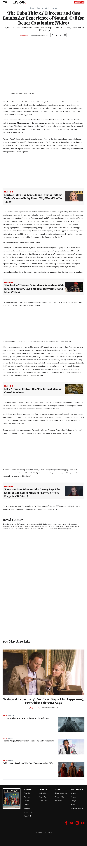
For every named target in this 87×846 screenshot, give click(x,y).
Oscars (73, 804)
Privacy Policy (60, 797)
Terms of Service (61, 793)
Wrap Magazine (77, 789)
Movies (54, 8)
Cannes (73, 793)
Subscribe (79, 2)
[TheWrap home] (17, 2)
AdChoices (58, 801)
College (73, 797)
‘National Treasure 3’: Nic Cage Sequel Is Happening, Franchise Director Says (43, 701)
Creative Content (43, 8)
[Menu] (5, 2)
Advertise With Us (77, 808)
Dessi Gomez (24, 35)
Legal (57, 789)
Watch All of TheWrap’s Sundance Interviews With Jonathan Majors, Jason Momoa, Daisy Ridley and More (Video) (34, 289)
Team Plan (43, 797)
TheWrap (28, 789)
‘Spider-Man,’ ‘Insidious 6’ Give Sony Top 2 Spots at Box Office (28, 763)
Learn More (43, 801)
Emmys (73, 801)
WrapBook (27, 816)
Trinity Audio (22, 93)
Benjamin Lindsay (35, 708)
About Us (27, 793)
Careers (26, 804)
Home (32, 8)
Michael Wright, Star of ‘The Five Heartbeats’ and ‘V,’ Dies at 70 (28, 740)
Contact (26, 801)
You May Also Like (16, 641)
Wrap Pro (43, 789)
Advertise (27, 797)
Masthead (27, 808)
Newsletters (28, 812)
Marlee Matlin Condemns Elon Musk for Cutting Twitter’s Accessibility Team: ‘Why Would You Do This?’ (33, 198)
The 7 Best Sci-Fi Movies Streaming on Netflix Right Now (26, 718)
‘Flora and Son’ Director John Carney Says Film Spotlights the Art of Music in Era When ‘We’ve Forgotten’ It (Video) (32, 493)
